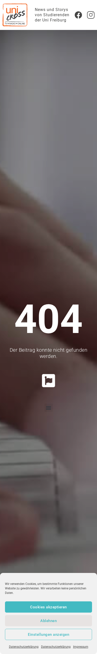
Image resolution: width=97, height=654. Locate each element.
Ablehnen (48, 621)
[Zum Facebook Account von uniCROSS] (78, 15)
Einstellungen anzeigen (48, 634)
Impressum (80, 647)
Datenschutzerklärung (24, 647)
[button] (49, 408)
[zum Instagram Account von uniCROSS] (91, 15)
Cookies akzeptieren (48, 607)
